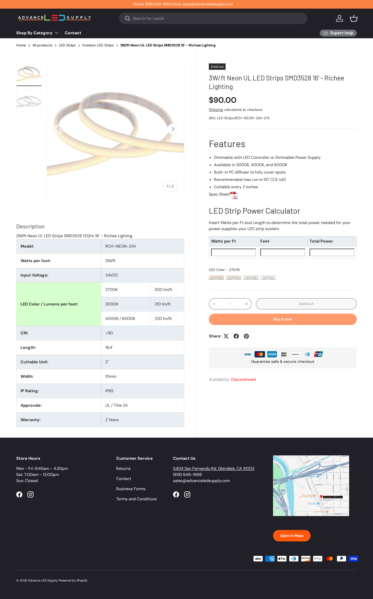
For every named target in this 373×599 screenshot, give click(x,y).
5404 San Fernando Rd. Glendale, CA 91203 (213, 468)
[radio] (216, 277)
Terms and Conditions (136, 499)
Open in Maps (291, 535)
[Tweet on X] (226, 336)
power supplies (223, 228)
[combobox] (213, 18)
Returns (123, 468)
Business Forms (130, 488)
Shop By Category (34, 33)
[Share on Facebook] (236, 336)
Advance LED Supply (42, 580)
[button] (353, 18)
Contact (73, 33)
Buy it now (283, 319)
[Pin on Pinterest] (246, 336)
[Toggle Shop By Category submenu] (57, 33)
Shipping (216, 109)
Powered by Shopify (73, 580)
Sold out (306, 303)
